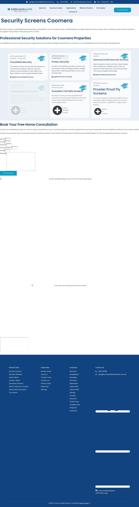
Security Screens (56, 8)
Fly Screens (101, 8)
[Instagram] (113, 451)
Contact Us (73, 12)
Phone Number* (6, 147)
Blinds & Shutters (86, 8)
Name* (2, 139)
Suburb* (3, 145)
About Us (42, 8)
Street (2, 150)
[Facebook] (113, 411)
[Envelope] (113, 487)
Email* (2, 142)
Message (3, 153)
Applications (71, 8)
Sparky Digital (84, 503)
